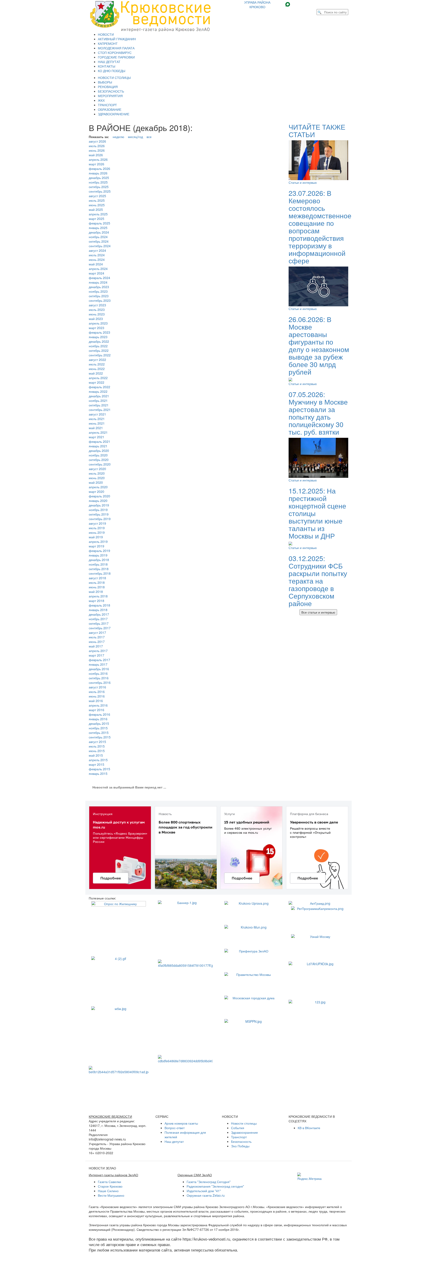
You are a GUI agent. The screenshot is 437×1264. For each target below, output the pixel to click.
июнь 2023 (97, 314)
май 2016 (96, 700)
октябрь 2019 (99, 514)
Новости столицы (244, 1123)
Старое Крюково (110, 1186)
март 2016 (96, 710)
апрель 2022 (98, 377)
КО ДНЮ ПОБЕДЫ (111, 70)
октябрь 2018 (99, 569)
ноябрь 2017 (98, 619)
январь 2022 (98, 391)
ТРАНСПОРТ (107, 105)
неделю (118, 136)
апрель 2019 (98, 541)
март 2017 (96, 655)
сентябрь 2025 (100, 191)
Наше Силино (108, 1190)
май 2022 (96, 373)
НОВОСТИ (106, 34)
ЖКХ (101, 100)
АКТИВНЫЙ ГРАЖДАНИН (117, 39)
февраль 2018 (99, 605)
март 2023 (96, 327)
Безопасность (241, 1141)
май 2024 (96, 264)
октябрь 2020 (99, 459)
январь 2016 (98, 719)
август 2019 (97, 523)
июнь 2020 (97, 478)
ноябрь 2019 (98, 509)
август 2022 (97, 359)
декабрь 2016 (99, 669)
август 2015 (97, 741)
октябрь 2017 (99, 623)
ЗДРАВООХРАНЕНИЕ (113, 114)
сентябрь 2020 (100, 464)
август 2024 (97, 250)
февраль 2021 (99, 441)
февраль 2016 (99, 714)
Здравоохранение (244, 1132)
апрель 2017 (98, 650)
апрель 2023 (98, 323)
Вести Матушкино (111, 1195)
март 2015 (96, 764)
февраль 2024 (99, 277)
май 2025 (96, 209)
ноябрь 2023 (98, 291)
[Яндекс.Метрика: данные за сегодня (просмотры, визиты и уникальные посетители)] (309, 1177)
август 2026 (97, 141)
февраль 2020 (99, 496)
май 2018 (96, 591)
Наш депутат (174, 1141)
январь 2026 (98, 173)
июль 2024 (97, 255)
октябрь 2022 (99, 350)
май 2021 (96, 428)
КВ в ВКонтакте (309, 1128)
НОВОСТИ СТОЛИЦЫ (114, 77)
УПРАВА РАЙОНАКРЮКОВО (257, 4)
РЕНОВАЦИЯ (108, 86)
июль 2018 (97, 582)
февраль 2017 (99, 659)
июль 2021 (97, 418)
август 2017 (97, 632)
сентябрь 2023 (100, 300)
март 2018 (96, 600)
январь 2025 (98, 227)
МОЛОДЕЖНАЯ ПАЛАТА (116, 48)
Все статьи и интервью (318, 612)
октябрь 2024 (99, 241)
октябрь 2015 (99, 732)
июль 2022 (97, 364)
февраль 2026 (99, 168)
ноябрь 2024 (98, 236)
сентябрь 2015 (100, 737)
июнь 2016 (97, 696)
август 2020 (97, 468)
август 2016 (97, 687)
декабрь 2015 (99, 723)
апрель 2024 (98, 268)
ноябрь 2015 (98, 728)
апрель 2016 (98, 705)
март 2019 (96, 546)
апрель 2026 (98, 159)
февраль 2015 (99, 769)
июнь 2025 (97, 205)
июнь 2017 (97, 641)
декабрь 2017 (99, 614)
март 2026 (96, 164)
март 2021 (96, 437)
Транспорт (239, 1137)
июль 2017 (97, 637)
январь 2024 (98, 282)
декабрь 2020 (99, 450)
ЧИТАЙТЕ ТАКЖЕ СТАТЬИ (317, 130)
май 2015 (96, 755)
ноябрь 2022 (98, 346)
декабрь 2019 (99, 505)
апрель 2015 (98, 760)
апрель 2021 (98, 432)
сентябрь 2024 (100, 246)
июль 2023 (97, 309)
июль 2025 (97, 200)
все (149, 136)
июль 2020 (97, 473)
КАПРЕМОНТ (108, 43)
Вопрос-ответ (175, 1128)
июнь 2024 (97, 259)
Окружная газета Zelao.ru (206, 1195)
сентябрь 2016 (100, 682)
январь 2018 (98, 609)
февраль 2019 (99, 550)
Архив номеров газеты (181, 1123)
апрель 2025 (98, 214)
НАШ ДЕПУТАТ (109, 61)
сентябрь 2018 (100, 573)
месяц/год (135, 136)
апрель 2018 (98, 596)
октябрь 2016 (99, 678)
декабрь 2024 (99, 232)
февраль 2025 (99, 223)
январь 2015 (98, 773)
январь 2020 (98, 500)
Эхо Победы (240, 1146)
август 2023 (97, 305)
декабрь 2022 (99, 341)
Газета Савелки (109, 1181)
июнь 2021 (97, 423)
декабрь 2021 (99, 396)
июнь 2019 (97, 532)
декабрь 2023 (99, 287)
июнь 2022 (97, 368)
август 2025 (97, 196)
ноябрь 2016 (98, 673)
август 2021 (97, 414)
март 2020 (96, 491)
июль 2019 (97, 528)
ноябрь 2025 (98, 182)
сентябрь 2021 (100, 409)
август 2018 (97, 578)
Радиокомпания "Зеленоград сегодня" (215, 1186)
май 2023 (96, 318)
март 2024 (96, 273)
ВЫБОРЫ (105, 82)
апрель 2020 (98, 487)
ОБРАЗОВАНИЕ (109, 109)
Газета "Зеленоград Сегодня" (209, 1181)
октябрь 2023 (99, 296)
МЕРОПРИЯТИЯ (110, 95)
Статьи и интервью (303, 182)
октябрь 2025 (99, 186)
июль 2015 (97, 746)
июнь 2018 (97, 587)
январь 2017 (98, 664)
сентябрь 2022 (100, 355)
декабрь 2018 (99, 559)
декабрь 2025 (99, 177)
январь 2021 (98, 446)
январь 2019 (98, 555)
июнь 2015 (97, 750)
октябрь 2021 (99, 405)
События (237, 1128)
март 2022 (96, 382)
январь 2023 (98, 337)
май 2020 (96, 482)
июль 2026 (97, 146)
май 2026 (96, 155)
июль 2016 (97, 691)
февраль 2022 (99, 387)
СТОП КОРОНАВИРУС (115, 52)
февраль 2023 (99, 332)
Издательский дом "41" (204, 1190)
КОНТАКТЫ (106, 66)
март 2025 (96, 218)
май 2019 (96, 537)
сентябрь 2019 (100, 518)
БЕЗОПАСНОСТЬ (111, 91)
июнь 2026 (97, 150)
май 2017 (96, 646)
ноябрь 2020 (98, 455)
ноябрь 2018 (98, 564)
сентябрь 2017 (100, 628)
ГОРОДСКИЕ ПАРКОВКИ (116, 57)
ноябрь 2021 (98, 400)
